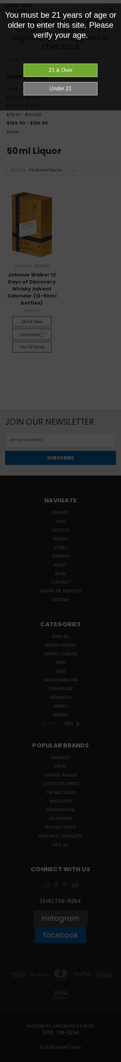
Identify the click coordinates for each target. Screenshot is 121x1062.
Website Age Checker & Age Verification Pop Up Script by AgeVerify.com (112, 1060)
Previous (10, 1055)
